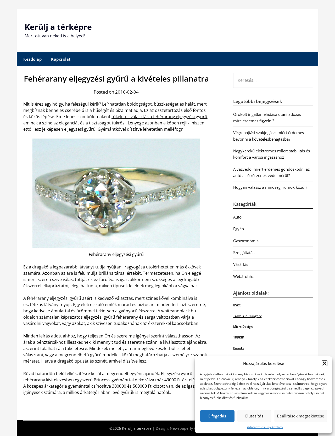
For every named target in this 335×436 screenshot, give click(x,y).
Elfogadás (217, 415)
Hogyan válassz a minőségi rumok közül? (270, 187)
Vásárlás (240, 264)
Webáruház (243, 276)
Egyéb (238, 228)
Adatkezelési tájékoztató (265, 427)
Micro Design (243, 326)
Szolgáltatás (243, 252)
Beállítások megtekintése (300, 415)
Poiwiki (238, 348)
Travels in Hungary (247, 316)
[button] (324, 363)
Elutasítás (254, 415)
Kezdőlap (32, 59)
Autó (237, 217)
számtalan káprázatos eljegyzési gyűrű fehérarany (88, 317)
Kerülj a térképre (58, 26)
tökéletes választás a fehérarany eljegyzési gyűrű (159, 116)
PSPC (237, 305)
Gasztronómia (246, 240)
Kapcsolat (61, 59)
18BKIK (238, 337)
